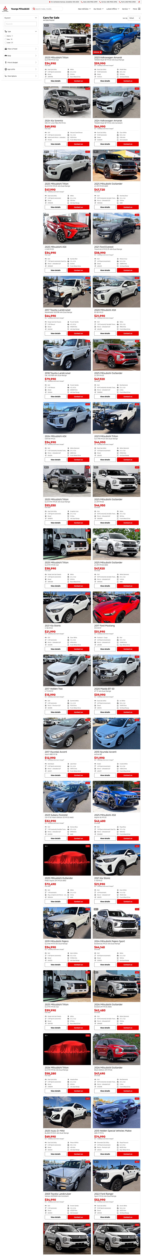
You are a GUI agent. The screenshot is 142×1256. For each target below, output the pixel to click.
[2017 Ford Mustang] (116, 607)
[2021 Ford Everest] (116, 228)
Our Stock (97, 9)
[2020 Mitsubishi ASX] (116, 291)
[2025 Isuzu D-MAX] (67, 1112)
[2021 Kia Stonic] (67, 607)
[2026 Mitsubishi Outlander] (116, 986)
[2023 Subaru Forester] (67, 796)
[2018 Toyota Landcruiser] (67, 355)
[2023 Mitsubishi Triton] (67, 39)
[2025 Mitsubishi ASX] (67, 228)
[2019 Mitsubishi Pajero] (67, 923)
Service (125, 9)
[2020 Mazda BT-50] (116, 670)
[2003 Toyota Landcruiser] (67, 1175)
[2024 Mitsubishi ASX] (67, 418)
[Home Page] (5, 9)
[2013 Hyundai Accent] (116, 733)
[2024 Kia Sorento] (67, 102)
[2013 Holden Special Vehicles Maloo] (116, 1112)
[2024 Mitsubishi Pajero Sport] (116, 923)
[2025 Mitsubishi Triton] (67, 165)
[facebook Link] (139, 2)
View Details (55, 81)
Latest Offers (111, 9)
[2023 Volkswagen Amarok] (116, 39)
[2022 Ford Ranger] (116, 1175)
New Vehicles (83, 9)
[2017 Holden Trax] (67, 670)
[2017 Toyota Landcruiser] (67, 291)
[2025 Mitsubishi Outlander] (116, 165)
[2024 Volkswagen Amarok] (116, 102)
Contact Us (78, 81)
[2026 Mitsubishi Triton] (67, 1049)
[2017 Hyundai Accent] (67, 733)
